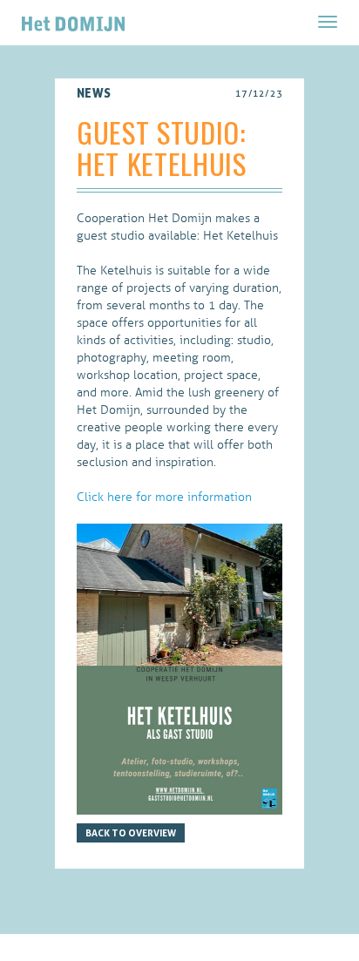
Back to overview (130, 833)
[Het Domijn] (73, 21)
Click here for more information (164, 497)
